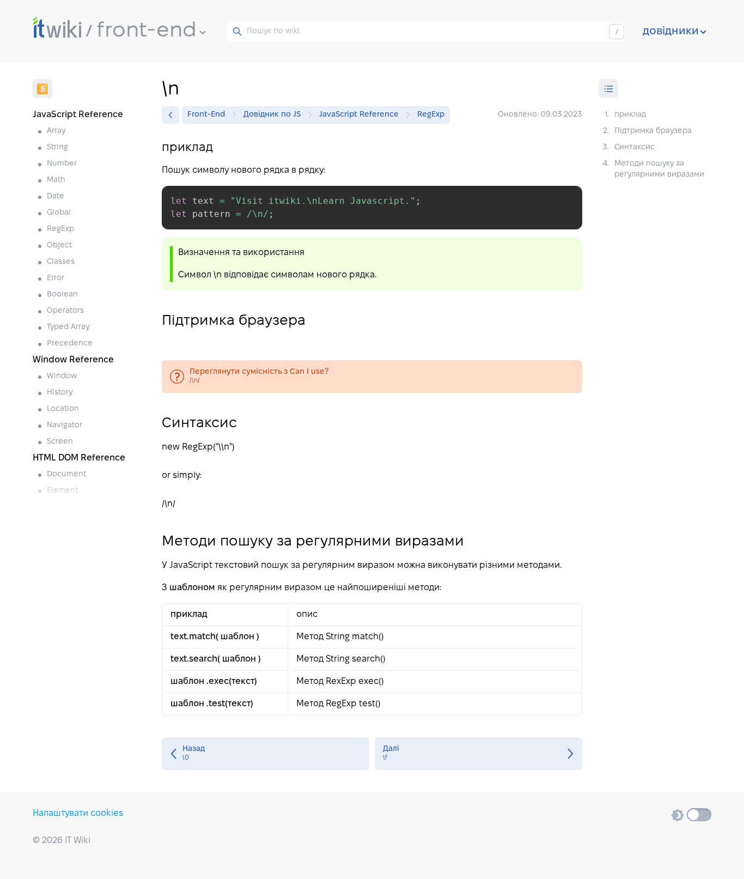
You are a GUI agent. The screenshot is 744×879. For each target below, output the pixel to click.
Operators (65, 310)
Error (55, 278)
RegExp (60, 229)
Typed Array (68, 327)
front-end (147, 31)
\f (478, 753)
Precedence (70, 343)
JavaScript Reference (359, 114)
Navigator (64, 425)
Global (59, 212)
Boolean (62, 294)
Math (56, 180)
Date (55, 196)
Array (56, 131)
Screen (60, 441)
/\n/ (372, 376)
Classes (61, 261)
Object (59, 245)
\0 (265, 753)
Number (62, 163)
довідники (671, 32)
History (59, 392)
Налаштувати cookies (78, 813)
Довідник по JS (272, 114)
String (57, 147)
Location (63, 409)
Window (62, 376)
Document (66, 474)
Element (62, 490)
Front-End (206, 114)
